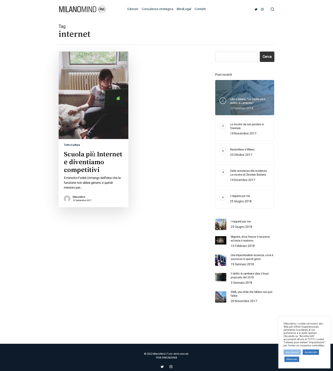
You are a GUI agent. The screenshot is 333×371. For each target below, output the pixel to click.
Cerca (267, 56)
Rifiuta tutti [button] (292, 359)
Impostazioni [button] (292, 352)
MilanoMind (79, 197)
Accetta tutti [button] (311, 352)
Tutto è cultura (72, 145)
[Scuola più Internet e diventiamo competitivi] (94, 129)
